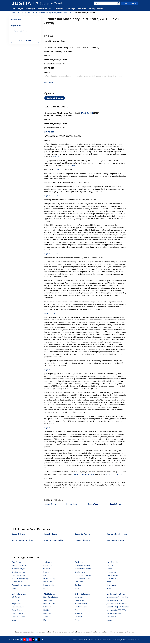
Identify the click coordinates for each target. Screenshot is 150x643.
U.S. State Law (49, 594)
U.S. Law (20, 12)
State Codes (47, 600)
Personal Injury (49, 585)
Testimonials (112, 617)
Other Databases (82, 594)
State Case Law (49, 603)
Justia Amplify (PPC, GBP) (116, 610)
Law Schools (58, 9)
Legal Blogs (79, 600)
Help (99, 640)
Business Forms (81, 603)
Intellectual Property (83, 575)
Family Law (47, 582)
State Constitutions (50, 597)
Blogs (109, 582)
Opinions (16, 25)
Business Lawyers (18, 569)
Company (92, 640)
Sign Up (134, 3)
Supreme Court (17, 607)
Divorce (46, 572)
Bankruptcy (47, 565)
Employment (80, 572)
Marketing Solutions (95, 9)
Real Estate (79, 582)
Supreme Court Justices (22, 540)
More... (14, 588)
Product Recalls (81, 607)
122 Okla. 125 (59, 169)
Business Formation (82, 565)
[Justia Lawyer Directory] (42, 639)
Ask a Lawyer (29, 9)
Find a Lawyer (17, 9)
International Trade (82, 578)
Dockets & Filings (18, 617)
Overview (16, 19)
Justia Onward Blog (114, 613)
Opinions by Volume (55, 12)
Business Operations (83, 569)
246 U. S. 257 (89, 474)
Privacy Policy (120, 640)
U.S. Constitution (18, 597)
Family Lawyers (17, 582)
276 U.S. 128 (87, 113)
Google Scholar (50, 504)
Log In (125, 3)
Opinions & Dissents (55, 98)
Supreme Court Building (54, 540)
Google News (115, 504)
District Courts (17, 613)
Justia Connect (72, 640)
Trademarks (79, 613)
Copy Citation (25, 40)
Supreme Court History (117, 534)
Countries (79, 617)
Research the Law (44, 9)
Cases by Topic (50, 534)
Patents (78, 610)
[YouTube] (24, 639)
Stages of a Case (83, 540)
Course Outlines (113, 575)
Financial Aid (111, 572)
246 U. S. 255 (79, 474)
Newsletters (81, 9)
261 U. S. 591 (120, 474)
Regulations (16, 603)
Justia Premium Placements (117, 603)
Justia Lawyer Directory (115, 600)
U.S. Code (15, 600)
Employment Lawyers (20, 575)
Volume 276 (67, 12)
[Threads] (33, 639)
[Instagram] (30, 639)
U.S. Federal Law (19, 594)
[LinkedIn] (21, 639)
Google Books (71, 504)
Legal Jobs (79, 597)
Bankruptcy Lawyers (19, 565)
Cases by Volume (82, 534)
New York (47, 613)
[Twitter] (39, 639)
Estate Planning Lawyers (21, 578)
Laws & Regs (70, 9)
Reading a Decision (115, 540)
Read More (48, 82)
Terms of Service (108, 640)
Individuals (48, 562)
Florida (46, 610)
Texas (45, 617)
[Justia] (21, 3)
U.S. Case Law (29, 12)
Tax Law (78, 585)
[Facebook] (27, 639)
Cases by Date (18, 534)
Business (79, 562)
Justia (14, 12)
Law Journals (112, 578)
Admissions (111, 569)
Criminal (46, 569)
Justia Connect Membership (117, 597)
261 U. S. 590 (110, 474)
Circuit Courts (17, 610)
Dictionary (110, 565)
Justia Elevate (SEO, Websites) (118, 607)
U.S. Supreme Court (41, 12)
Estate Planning (49, 578)
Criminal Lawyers (18, 572)
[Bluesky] (36, 639)
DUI (44, 575)
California (47, 607)
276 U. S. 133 (57, 156)
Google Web (93, 504)
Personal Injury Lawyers (21, 585)
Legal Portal (83, 640)
